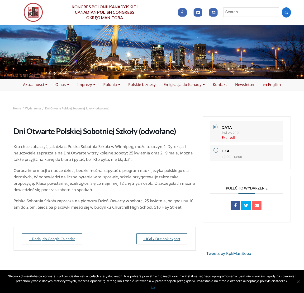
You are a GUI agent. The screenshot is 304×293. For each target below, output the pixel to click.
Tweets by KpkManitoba (228, 253)
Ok (153, 287)
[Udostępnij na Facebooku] (235, 205)
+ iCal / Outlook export (161, 238)
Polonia (110, 84)
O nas (61, 84)
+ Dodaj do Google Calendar (52, 238)
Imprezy (85, 84)
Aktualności (34, 84)
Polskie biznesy (142, 84)
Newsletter (245, 84)
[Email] (256, 205)
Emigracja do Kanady (183, 84)
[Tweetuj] (246, 205)
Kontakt (220, 84)
